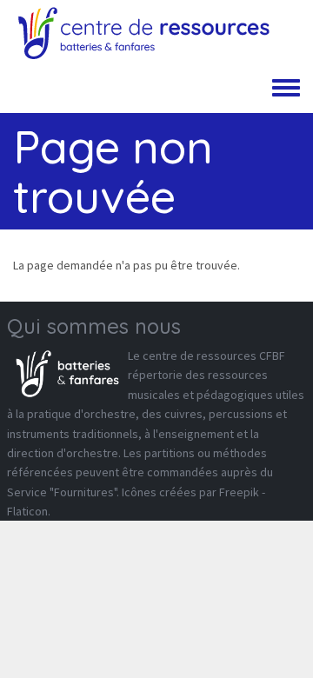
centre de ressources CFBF (214, 355)
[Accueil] (143, 32)
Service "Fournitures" (62, 492)
